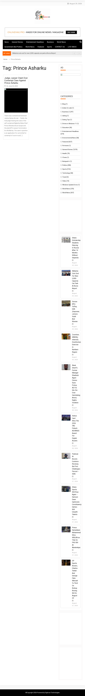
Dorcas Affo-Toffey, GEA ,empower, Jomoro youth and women (75, 311)
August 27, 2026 (75, 480)
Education (65, 127)
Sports (49, 47)
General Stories (17, 42)
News (6, 42)
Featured (41, 47)
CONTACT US (60, 47)
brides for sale (67, 108)
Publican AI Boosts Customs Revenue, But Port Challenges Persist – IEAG (76, 464)
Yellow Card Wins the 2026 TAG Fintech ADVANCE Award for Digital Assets (75, 428)
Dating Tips (66, 119)
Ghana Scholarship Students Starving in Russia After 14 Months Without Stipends (76, 248)
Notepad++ (66, 161)
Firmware (65, 145)
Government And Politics (13, 47)
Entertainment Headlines (35, 42)
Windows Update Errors (70, 185)
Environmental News (69, 138)
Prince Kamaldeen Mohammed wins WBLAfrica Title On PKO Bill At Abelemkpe (76, 537)
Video (64, 181)
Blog (63, 104)
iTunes (64, 157)
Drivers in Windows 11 (69, 123)
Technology (66, 173)
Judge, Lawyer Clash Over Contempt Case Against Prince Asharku (16, 80)
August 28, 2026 (75, 409)
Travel (64, 177)
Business (50, 42)
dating (64, 116)
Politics (64, 165)
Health (64, 153)
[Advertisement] (73, 217)
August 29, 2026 (75, 264)
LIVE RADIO (72, 47)
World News (61, 42)
